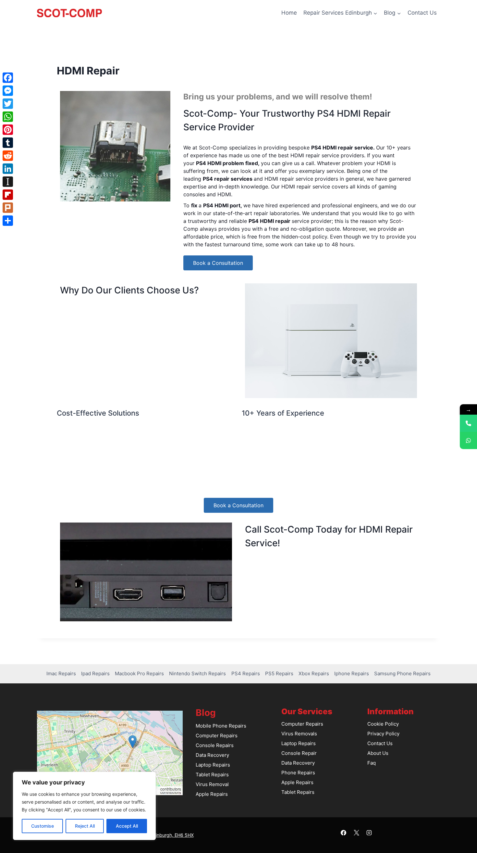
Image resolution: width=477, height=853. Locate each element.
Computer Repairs (217, 735)
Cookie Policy (383, 724)
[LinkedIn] (7, 168)
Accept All (127, 826)
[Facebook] (343, 832)
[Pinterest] (7, 129)
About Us (377, 753)
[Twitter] (7, 103)
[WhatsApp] (7, 116)
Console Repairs (215, 745)
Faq (371, 763)
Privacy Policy (383, 733)
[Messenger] (7, 90)
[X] (356, 832)
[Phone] (468, 423)
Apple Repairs (212, 794)
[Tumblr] (7, 142)
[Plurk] (7, 207)
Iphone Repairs (351, 673)
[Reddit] (7, 155)
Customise (42, 826)
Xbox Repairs (314, 673)
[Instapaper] (7, 181)
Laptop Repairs (213, 765)
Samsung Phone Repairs (402, 673)
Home (289, 12)
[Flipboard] (7, 194)
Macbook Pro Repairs (139, 673)
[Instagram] (368, 832)
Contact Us (422, 12)
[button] (132, 741)
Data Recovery (212, 755)
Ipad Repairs (95, 673)
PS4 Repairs (245, 673)
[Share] (7, 220)
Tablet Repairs (212, 774)
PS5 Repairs (279, 673)
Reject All (85, 826)
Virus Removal (212, 784)
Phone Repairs (298, 772)
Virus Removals (299, 733)
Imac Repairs (61, 673)
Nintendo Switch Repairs (197, 673)
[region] (84, 806)
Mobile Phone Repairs (221, 726)
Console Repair (299, 753)
